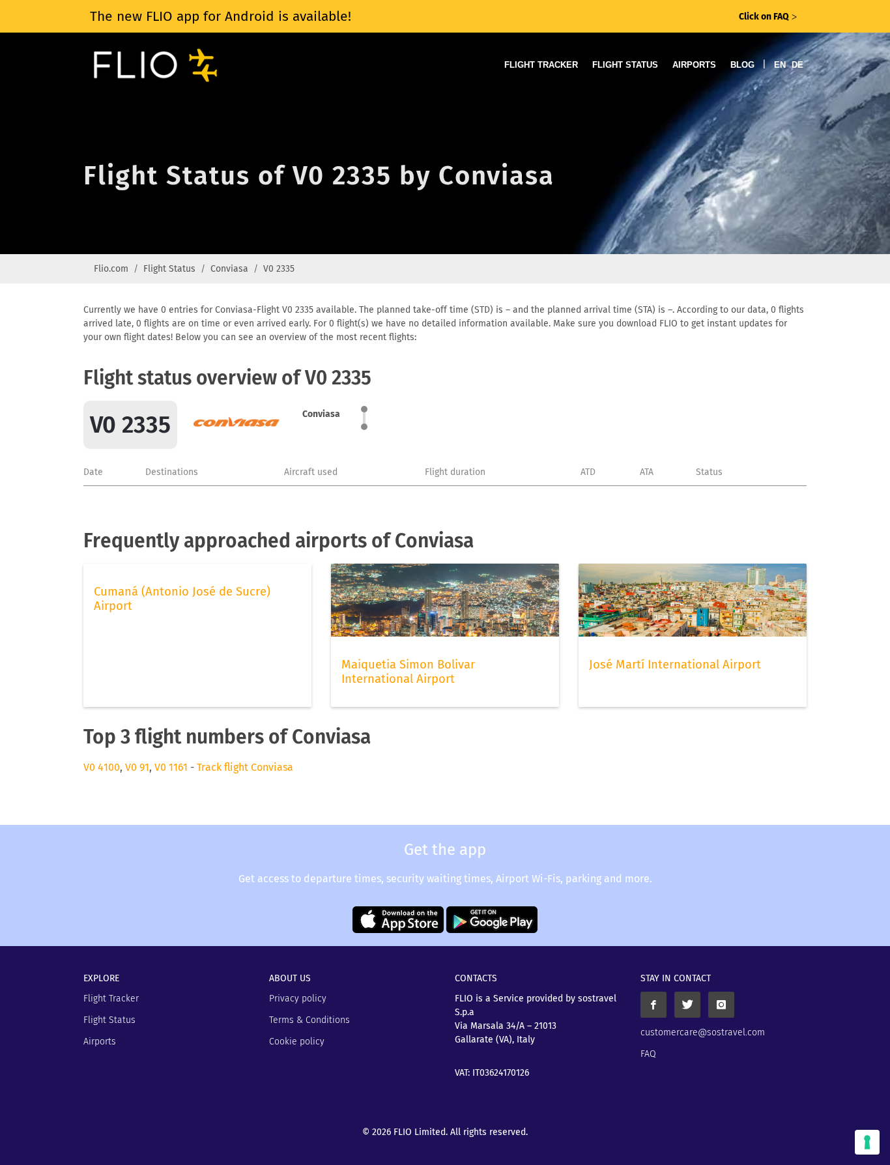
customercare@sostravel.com (702, 1032)
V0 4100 (101, 767)
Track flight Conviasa (245, 767)
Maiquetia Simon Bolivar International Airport (408, 671)
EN (780, 65)
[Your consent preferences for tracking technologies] (867, 1142)
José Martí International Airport (675, 664)
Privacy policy (297, 998)
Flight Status (625, 65)
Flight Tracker (541, 65)
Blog (742, 65)
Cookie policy (296, 1041)
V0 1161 (171, 767)
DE (797, 65)
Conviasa (229, 268)
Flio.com (111, 268)
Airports (694, 65)
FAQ (648, 1053)
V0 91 (137, 767)
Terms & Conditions (309, 1020)
